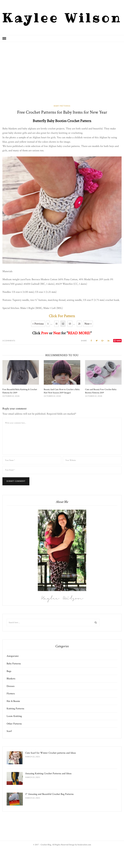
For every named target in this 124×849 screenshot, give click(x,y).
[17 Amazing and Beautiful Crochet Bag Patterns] (15, 799)
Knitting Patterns (15, 708)
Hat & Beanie (13, 701)
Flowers (11, 693)
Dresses (11, 686)
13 (70, 323)
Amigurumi (13, 656)
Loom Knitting (14, 716)
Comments (8, 340)
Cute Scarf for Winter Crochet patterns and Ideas (50, 753)
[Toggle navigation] (4, 38)
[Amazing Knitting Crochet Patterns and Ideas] (15, 778)
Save (118, 340)
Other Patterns (14, 723)
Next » (88, 323)
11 (56, 323)
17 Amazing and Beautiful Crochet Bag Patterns (49, 794)
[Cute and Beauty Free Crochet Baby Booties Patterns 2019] (103, 372)
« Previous (38, 323)
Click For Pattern (62, 315)
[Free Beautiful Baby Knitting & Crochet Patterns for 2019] (20, 372)
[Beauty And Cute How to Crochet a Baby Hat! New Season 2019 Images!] (62, 372)
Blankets (11, 678)
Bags (9, 671)
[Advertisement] (62, 75)
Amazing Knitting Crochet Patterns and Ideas (48, 773)
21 (79, 323)
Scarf (9, 731)
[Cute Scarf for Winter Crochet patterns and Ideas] (15, 757)
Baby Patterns (62, 106)
